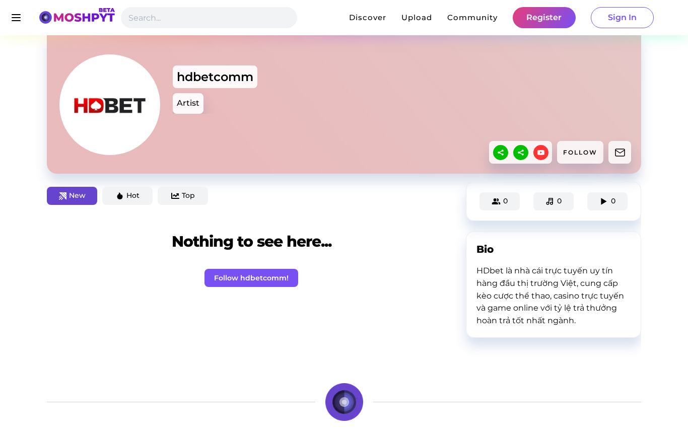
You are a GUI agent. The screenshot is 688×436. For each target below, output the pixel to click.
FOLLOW (580, 152)
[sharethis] (500, 152)
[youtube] (540, 152)
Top (188, 195)
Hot (133, 195)
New (77, 195)
